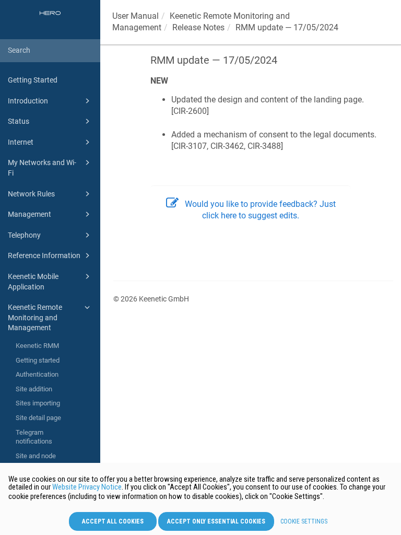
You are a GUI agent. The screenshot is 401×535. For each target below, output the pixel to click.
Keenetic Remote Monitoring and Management (35, 317)
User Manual (135, 16)
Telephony (24, 235)
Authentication (37, 374)
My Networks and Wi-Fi (42, 167)
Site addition (34, 389)
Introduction (28, 101)
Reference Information (44, 255)
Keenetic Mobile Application (33, 281)
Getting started (38, 360)
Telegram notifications (34, 437)
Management (29, 214)
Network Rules (31, 194)
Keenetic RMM (37, 346)
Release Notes (198, 27)
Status (18, 121)
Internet (20, 142)
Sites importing (38, 403)
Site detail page (38, 418)
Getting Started (32, 80)
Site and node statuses (36, 460)
